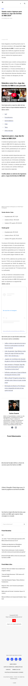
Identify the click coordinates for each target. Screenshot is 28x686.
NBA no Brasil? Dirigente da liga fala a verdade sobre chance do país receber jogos (15, 380)
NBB (3, 8)
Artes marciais (9, 130)
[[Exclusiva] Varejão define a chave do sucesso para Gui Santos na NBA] (14, 451)
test (3, 535)
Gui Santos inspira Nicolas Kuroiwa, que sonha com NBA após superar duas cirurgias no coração (13, 514)
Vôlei (6, 124)
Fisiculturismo (9, 117)
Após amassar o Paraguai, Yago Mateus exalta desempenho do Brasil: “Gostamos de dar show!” (15, 367)
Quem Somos (13, 664)
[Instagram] (16, 659)
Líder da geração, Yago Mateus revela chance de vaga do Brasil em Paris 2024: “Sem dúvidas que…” (15, 353)
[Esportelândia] (10, 3)
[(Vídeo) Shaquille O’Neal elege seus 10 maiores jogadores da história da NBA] (14, 476)
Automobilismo (9, 120)
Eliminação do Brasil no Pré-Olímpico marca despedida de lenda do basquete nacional (15, 388)
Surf (6, 114)
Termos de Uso (16, 669)
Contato (8, 669)
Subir (14, 682)
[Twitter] (12, 659)
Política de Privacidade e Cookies (14, 672)
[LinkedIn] (20, 659)
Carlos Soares (14, 413)
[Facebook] (8, 659)
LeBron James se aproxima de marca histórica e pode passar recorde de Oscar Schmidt (15, 346)
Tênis (6, 127)
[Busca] (23, 3)
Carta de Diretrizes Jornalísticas (13, 666)
